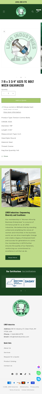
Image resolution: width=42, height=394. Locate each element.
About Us (7, 348)
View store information (12, 112)
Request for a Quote (11, 357)
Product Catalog (10, 361)
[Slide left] (17, 77)
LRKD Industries (13, 387)
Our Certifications (29, 271)
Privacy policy (34, 387)
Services (7, 352)
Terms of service (15, 390)
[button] (4, 11)
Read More (12, 258)
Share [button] (6, 156)
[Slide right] (25, 77)
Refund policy (24, 387)
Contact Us (8, 366)
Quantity (4, 89)
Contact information (28, 390)
